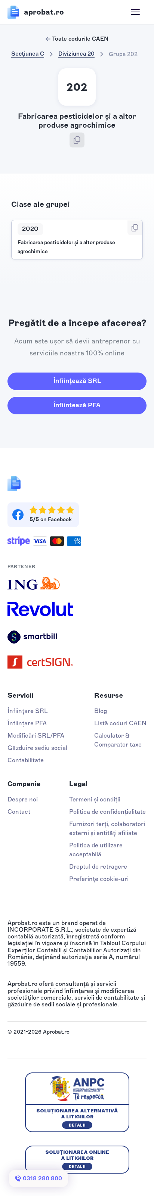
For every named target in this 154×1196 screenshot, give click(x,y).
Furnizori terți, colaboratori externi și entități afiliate (107, 828)
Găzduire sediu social (37, 747)
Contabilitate (25, 760)
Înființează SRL (77, 380)
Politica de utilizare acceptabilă (96, 850)
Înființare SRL (27, 710)
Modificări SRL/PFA (35, 735)
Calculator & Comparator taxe (118, 740)
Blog (100, 710)
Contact (18, 811)
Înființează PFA (77, 405)
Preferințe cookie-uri (99, 878)
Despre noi (22, 799)
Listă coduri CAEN (120, 723)
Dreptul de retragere (98, 866)
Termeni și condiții (94, 799)
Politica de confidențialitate (107, 811)
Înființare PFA (27, 723)
